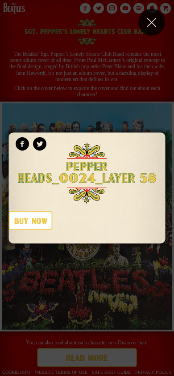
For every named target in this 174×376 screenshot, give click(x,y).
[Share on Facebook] (22, 144)
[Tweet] (39, 144)
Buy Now (30, 221)
